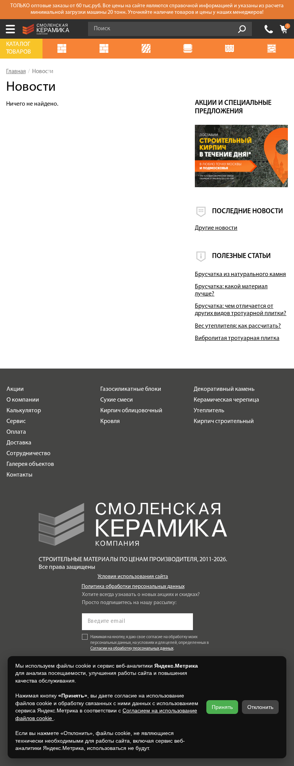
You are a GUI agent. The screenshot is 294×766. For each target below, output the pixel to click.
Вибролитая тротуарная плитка (237, 338)
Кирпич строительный (224, 421)
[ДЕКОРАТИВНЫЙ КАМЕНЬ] (273, 49)
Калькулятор (24, 411)
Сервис (16, 421)
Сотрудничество (29, 454)
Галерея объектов (30, 464)
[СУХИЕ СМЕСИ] (189, 49)
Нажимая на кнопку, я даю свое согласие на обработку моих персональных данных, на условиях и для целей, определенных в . (149, 643)
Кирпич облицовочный (131, 411)
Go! (242, 29)
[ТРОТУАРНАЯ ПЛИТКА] (147, 49)
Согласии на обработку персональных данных (131, 649)
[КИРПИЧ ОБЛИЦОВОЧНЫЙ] (63, 49)
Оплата (16, 432)
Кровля (110, 421)
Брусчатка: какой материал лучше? (231, 290)
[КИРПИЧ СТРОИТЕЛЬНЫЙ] (106, 49)
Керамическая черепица (226, 400)
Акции (15, 389)
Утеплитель (209, 411)
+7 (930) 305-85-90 (269, 29)
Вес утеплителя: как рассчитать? (238, 326)
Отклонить (260, 707)
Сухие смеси (116, 400)
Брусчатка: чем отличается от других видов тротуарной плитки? (240, 310)
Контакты (20, 475)
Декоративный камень (224, 389)
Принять (222, 707)
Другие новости (216, 228)
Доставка (19, 443)
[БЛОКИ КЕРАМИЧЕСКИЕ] (231, 49)
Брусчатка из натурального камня (240, 274)
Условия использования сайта (133, 577)
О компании (23, 400)
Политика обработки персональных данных (133, 587)
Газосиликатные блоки (130, 389)
